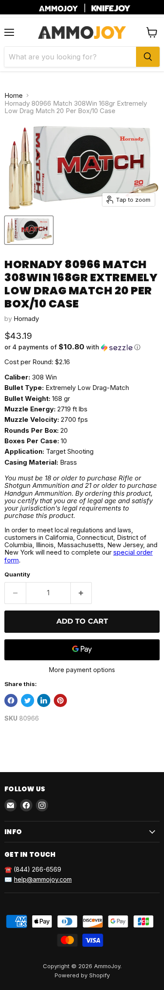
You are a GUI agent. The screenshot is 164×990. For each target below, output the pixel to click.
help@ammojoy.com (43, 879)
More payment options (82, 669)
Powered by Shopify (82, 975)
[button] (82, 347)
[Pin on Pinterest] (60, 700)
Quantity (17, 574)
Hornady (26, 318)
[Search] (148, 57)
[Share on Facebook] (10, 700)
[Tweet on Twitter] (27, 700)
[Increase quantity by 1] (81, 593)
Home (13, 95)
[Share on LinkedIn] (43, 700)
